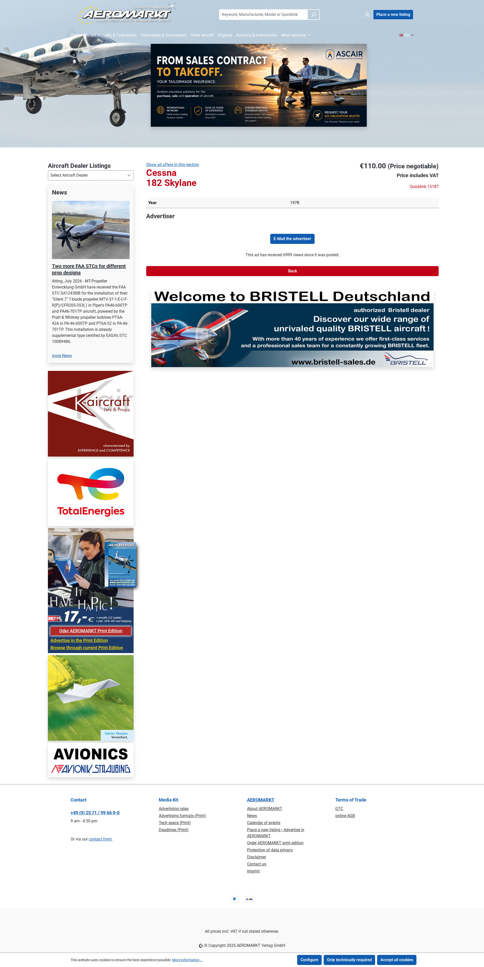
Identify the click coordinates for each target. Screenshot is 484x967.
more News (62, 330)
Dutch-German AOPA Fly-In (82, 259)
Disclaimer (256, 857)
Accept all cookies (396, 959)
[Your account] (367, 15)
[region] (91, 264)
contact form (100, 839)
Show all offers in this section (172, 164)
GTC (339, 808)
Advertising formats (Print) (182, 815)
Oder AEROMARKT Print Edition (90, 605)
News (252, 815)
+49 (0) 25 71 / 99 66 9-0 (95, 812)
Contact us (256, 864)
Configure (309, 959)
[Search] (313, 14)
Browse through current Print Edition (86, 622)
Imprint (253, 871)
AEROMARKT (260, 799)
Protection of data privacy (270, 850)
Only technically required (349, 959)
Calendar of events (263, 822)
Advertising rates (174, 808)
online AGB (345, 815)
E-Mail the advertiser (292, 238)
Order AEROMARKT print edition (275, 843)
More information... (187, 960)
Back (292, 271)
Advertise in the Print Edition (79, 615)
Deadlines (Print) (174, 829)
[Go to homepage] (124, 13)
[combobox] (263, 14)
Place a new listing (393, 14)
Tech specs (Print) (175, 822)
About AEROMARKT (264, 808)
